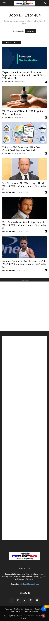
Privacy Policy (16, 611)
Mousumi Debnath (8, 192)
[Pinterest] (30, 600)
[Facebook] (12, 600)
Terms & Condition (31, 611)
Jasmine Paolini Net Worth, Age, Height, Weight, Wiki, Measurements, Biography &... (24, 264)
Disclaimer (38, 609)
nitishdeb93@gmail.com (29, 584)
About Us (8, 609)
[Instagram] (18, 600)
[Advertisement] (24, 306)
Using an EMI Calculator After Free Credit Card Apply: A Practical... (21, 148)
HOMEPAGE (30, 31)
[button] (4, 3)
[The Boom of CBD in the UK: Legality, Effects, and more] (24, 97)
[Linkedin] (24, 600)
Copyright (28, 609)
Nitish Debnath (7, 81)
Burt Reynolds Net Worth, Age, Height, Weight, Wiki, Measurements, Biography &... (24, 225)
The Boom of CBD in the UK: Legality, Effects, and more (22, 112)
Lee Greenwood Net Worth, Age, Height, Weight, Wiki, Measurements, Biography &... (24, 186)
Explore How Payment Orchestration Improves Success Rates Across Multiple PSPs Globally (24, 75)
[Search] (45, 3)
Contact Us (18, 609)
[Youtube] (37, 600)
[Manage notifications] (43, 616)
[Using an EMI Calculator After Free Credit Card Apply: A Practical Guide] (24, 133)
